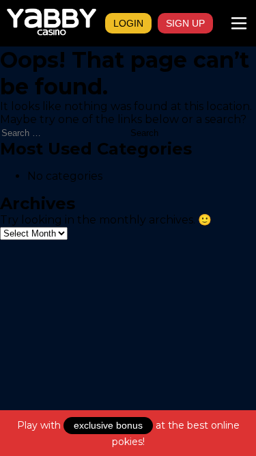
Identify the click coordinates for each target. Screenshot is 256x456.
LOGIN (128, 23)
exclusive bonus (108, 425)
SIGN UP (185, 23)
